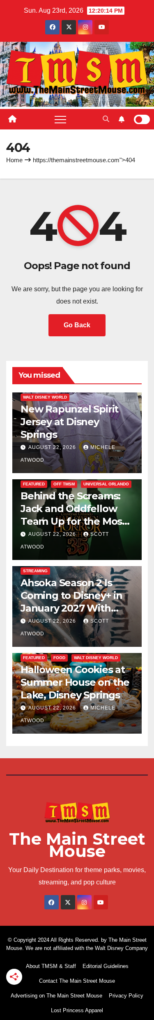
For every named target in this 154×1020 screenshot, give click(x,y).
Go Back (77, 325)
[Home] (12, 119)
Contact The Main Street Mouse (77, 981)
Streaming (35, 571)
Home (14, 159)
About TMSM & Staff (51, 966)
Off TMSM (64, 484)
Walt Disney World (45, 397)
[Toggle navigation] (60, 119)
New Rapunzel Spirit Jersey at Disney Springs (69, 421)
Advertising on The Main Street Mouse (56, 996)
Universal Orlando (106, 484)
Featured (34, 484)
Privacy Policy (126, 996)
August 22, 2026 (53, 447)
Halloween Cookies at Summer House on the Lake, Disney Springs (75, 682)
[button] (106, 119)
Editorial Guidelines (106, 966)
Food (59, 657)
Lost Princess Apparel (77, 1010)
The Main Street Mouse (77, 845)
